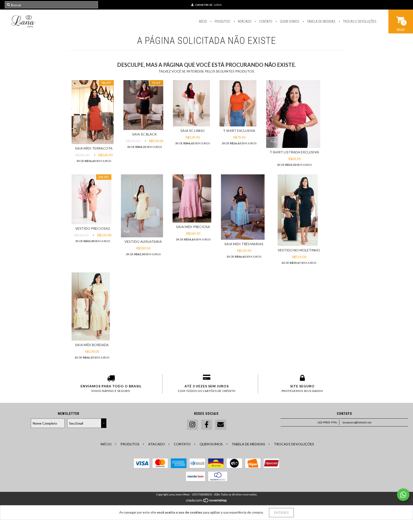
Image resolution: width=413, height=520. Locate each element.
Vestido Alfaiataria (143, 241)
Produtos (222, 21)
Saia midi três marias (243, 244)
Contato (265, 21)
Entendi (281, 512)
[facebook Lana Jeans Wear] (206, 425)
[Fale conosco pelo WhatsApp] (403, 495)
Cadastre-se (203, 4)
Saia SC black (144, 134)
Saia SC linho (192, 131)
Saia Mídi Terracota (94, 148)
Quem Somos (289, 21)
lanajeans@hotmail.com (356, 422)
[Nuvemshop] (207, 501)
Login (218, 4)
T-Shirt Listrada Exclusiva (294, 152)
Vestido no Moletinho (299, 250)
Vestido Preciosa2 (92, 228)
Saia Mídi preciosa (193, 227)
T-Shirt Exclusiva (239, 131)
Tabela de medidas (320, 21)
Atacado (244, 21)
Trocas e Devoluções (359, 21)
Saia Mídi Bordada (92, 345)
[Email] (220, 425)
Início (203, 21)
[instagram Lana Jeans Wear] (192, 425)
